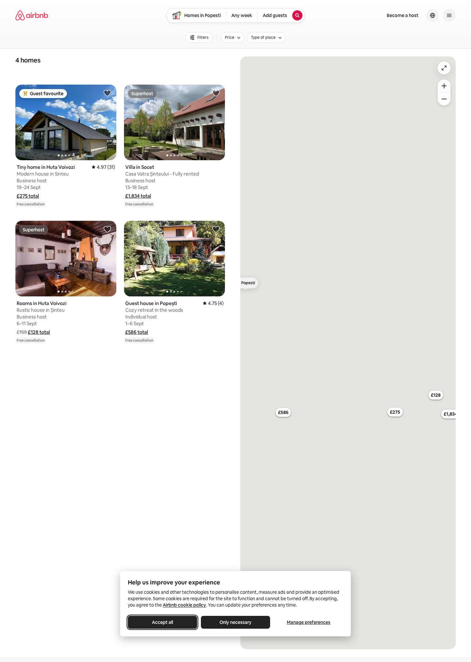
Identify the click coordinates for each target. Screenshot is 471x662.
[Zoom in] (444, 85)
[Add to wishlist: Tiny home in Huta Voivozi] (107, 93)
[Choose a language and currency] (432, 15)
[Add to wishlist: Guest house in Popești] (216, 229)
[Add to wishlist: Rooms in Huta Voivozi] (107, 229)
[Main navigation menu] (449, 15)
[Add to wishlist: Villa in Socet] (216, 93)
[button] (28, 196)
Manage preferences (308, 622)
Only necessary (235, 622)
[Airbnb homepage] (31, 15)
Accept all (162, 622)
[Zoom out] (444, 99)
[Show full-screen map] (444, 68)
